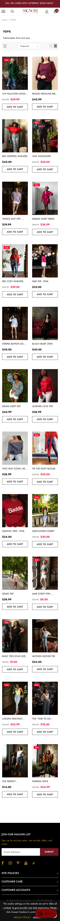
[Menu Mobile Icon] (3, 11)
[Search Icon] (15, 11)
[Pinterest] (18, 863)
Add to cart (15, 107)
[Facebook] (3, 863)
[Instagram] (10, 863)
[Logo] (30, 11)
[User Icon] (46, 11)
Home (5, 20)
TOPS (13, 20)
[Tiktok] (33, 863)
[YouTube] (26, 863)
